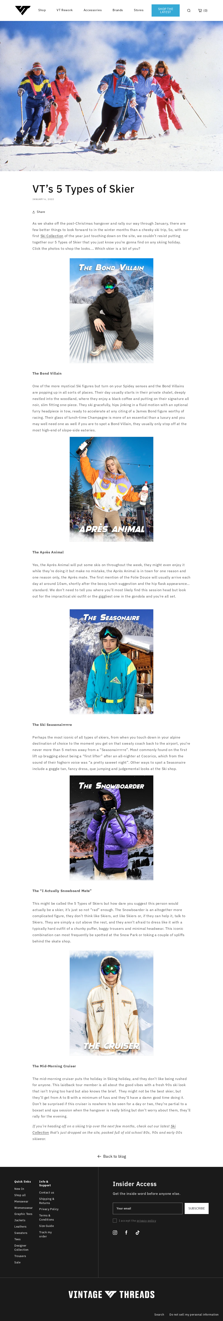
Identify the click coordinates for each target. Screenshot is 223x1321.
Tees (17, 1239)
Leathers (20, 1226)
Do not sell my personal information (194, 1314)
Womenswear (23, 1208)
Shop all (20, 1195)
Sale (17, 1262)
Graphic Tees (23, 1214)
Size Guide (46, 1226)
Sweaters (20, 1233)
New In (19, 1189)
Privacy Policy (48, 1209)
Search (159, 1314)
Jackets (19, 1220)
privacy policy (146, 1221)
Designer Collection (21, 1248)
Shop (42, 10)
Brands (118, 10)
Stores (139, 10)
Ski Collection (52, 236)
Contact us (46, 1192)
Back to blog (114, 1156)
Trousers (20, 1256)
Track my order (45, 1234)
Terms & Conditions (46, 1217)
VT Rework (65, 10)
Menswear (21, 1201)
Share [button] (41, 212)
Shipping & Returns (46, 1201)
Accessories (93, 10)
